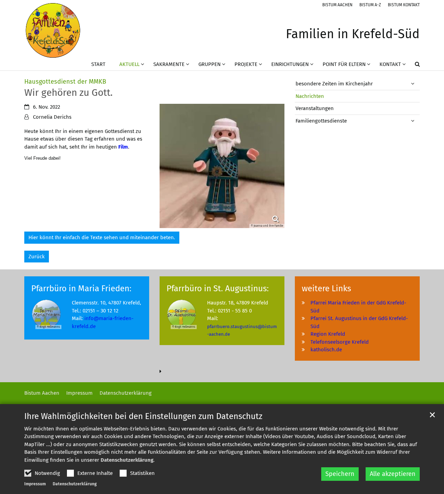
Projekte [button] (245, 64)
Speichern (340, 474)
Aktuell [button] (129, 64)
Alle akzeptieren (393, 474)
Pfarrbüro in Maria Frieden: (81, 288)
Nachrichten (310, 96)
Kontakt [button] (390, 64)
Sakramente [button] (169, 64)
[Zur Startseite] (53, 30)
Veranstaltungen (315, 108)
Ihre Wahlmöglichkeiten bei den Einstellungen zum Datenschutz (143, 416)
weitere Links (326, 288)
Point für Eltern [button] (344, 64)
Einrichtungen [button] (290, 64)
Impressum (35, 484)
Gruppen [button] (209, 64)
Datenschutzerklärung (127, 460)
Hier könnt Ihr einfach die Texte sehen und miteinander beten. (101, 237)
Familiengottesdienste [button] (321, 121)
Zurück (36, 256)
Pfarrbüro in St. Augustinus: (217, 288)
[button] (413, 65)
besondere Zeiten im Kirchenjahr (334, 84)
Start (98, 64)
